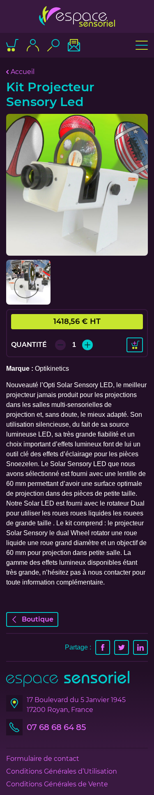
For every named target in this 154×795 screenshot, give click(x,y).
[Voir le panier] (12, 45)
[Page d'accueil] (77, 16)
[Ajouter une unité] (87, 345)
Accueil (22, 72)
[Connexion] (33, 45)
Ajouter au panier (134, 344)
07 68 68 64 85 (56, 727)
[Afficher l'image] (77, 185)
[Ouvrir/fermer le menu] (142, 45)
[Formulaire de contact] (74, 45)
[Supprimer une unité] (60, 345)
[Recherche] (53, 45)
